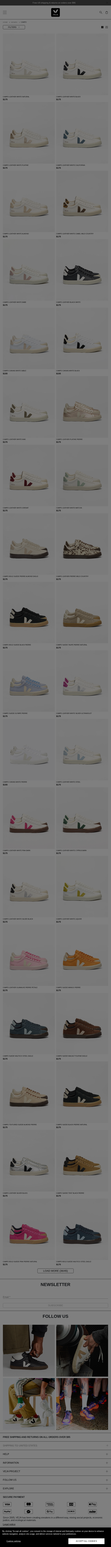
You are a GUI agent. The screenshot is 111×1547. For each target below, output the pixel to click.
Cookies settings (14, 1541)
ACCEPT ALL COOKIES (86, 1541)
